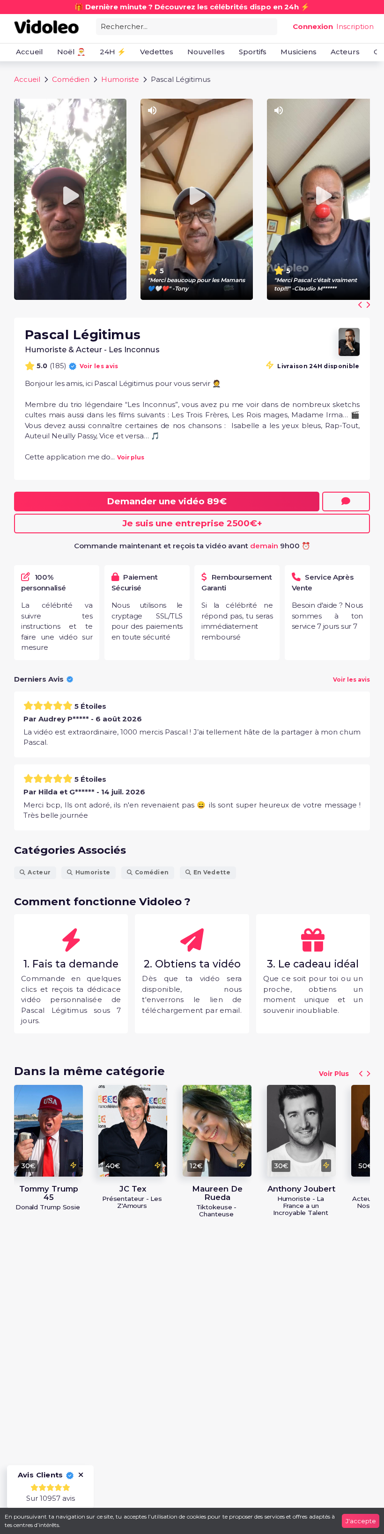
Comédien (70, 79)
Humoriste (120, 79)
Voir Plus (334, 1073)
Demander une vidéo (167, 501)
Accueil (27, 79)
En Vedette (211, 872)
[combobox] (187, 26)
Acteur (39, 872)
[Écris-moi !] (346, 501)
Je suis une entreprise (192, 523)
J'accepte (361, 1521)
